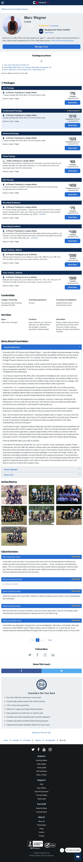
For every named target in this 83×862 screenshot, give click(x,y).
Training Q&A (41, 767)
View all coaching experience (62, 40)
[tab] (41, 347)
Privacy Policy (35, 855)
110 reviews (53, 25)
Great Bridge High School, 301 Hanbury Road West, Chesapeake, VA (27, 67)
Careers (41, 832)
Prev (32, 640)
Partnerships (41, 825)
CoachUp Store (41, 812)
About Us (41, 821)
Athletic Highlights (11, 469)
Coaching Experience (12, 347)
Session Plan (9, 475)
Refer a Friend (41, 775)
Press (41, 828)
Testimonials (41, 799)
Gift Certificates (41, 771)
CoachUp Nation (41, 760)
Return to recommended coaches (15, 9)
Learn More (49, 32)
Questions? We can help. (41, 732)
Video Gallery (41, 764)
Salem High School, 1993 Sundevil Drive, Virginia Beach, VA (24, 69)
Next (50, 640)
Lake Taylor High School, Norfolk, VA (16, 65)
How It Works (41, 788)
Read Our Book (41, 808)
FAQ (41, 784)
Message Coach (41, 46)
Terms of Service (47, 855)
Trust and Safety (41, 795)
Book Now (72, 102)
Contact (41, 836)
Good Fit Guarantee (41, 791)
